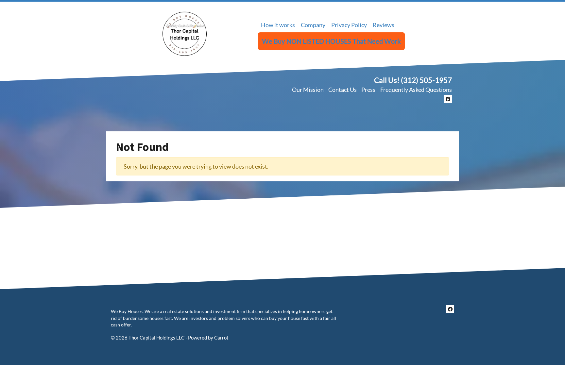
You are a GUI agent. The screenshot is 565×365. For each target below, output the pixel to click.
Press (368, 89)
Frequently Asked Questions (416, 89)
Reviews (383, 24)
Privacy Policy (349, 24)
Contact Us (342, 89)
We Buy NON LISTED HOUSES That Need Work (331, 41)
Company (313, 24)
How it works (278, 24)
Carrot (221, 337)
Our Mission (308, 89)
